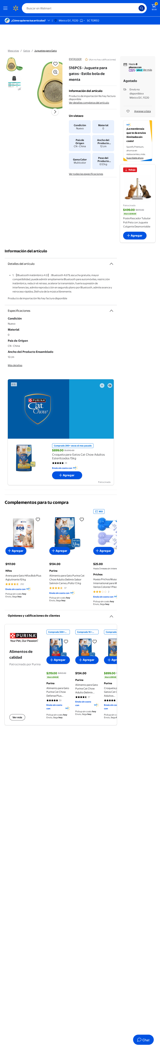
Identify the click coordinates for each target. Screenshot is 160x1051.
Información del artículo (26, 251)
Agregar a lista (142, 111)
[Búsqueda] (142, 8)
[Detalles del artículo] (111, 264)
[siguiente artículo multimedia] (55, 111)
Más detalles (15, 365)
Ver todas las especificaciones (86, 173)
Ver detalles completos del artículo (89, 102)
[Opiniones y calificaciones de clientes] (111, 615)
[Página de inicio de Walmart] (15, 8)
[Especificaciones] (111, 311)
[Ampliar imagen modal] (55, 72)
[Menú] (6, 8)
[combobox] (84, 8)
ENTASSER (75, 59)
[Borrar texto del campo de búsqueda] (136, 8)
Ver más (147, 69)
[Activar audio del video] (110, 385)
